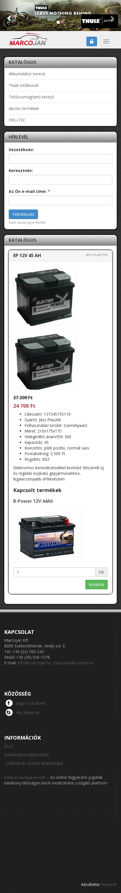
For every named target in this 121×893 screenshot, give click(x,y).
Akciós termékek (24, 108)
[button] (9, 15)
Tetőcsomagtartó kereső (31, 97)
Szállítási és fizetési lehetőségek (34, 763)
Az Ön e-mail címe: (29, 191)
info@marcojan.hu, (34, 662)
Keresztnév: (21, 170)
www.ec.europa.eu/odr (24, 777)
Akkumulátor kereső (27, 73)
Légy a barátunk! (30, 703)
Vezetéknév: (21, 149)
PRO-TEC (17, 120)
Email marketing (19, 222)
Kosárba (96, 584)
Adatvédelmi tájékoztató (26, 754)
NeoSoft (109, 884)
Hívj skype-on (27, 712)
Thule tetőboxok (24, 85)
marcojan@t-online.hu (73, 662)
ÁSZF (9, 746)
